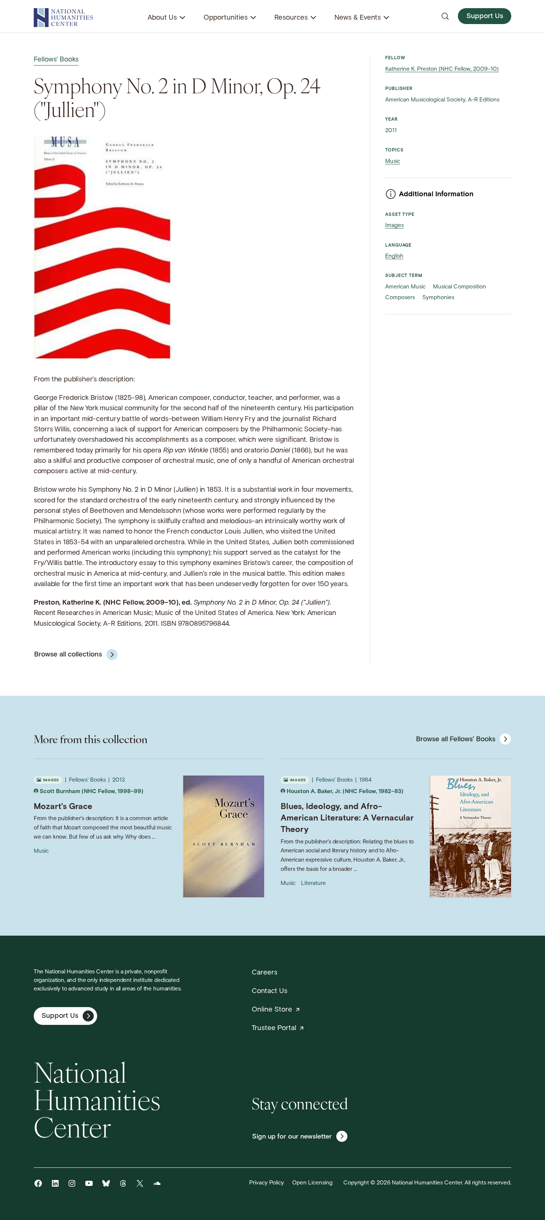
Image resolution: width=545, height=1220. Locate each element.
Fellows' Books (56, 59)
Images (394, 225)
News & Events (357, 17)
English (394, 256)
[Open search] (445, 16)
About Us (162, 17)
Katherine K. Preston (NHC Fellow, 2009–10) (442, 69)
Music (392, 161)
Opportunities (226, 17)
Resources (291, 17)
